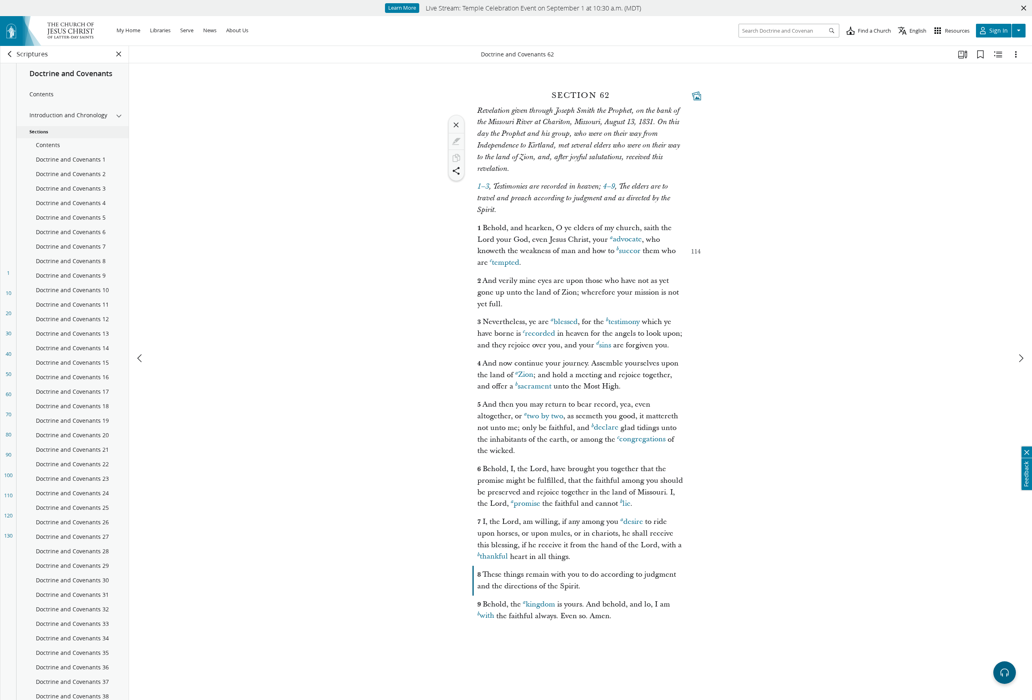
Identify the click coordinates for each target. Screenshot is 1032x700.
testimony (624, 322)
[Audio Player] (1004, 672)
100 (8, 475)
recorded (540, 333)
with (487, 616)
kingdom (540, 604)
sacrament (534, 386)
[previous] (140, 358)
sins (605, 345)
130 (8, 535)
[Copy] (456, 158)
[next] (1021, 358)
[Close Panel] (118, 54)
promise (527, 504)
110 (8, 495)
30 (8, 333)
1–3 (483, 186)
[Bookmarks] (980, 54)
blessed (565, 322)
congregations (642, 439)
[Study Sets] (963, 54)
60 (8, 394)
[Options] (1016, 54)
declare (606, 428)
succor (630, 251)
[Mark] (456, 141)
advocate (627, 240)
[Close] (456, 124)
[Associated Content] (696, 96)
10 (8, 293)
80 (8, 434)
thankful (494, 557)
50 (8, 374)
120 (8, 515)
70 (8, 414)
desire (633, 522)
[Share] (456, 170)
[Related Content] (998, 54)
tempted (505, 263)
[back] (10, 54)
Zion (525, 375)
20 (8, 313)
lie (626, 504)
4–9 (609, 186)
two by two (545, 416)
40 (8, 353)
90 (8, 454)
